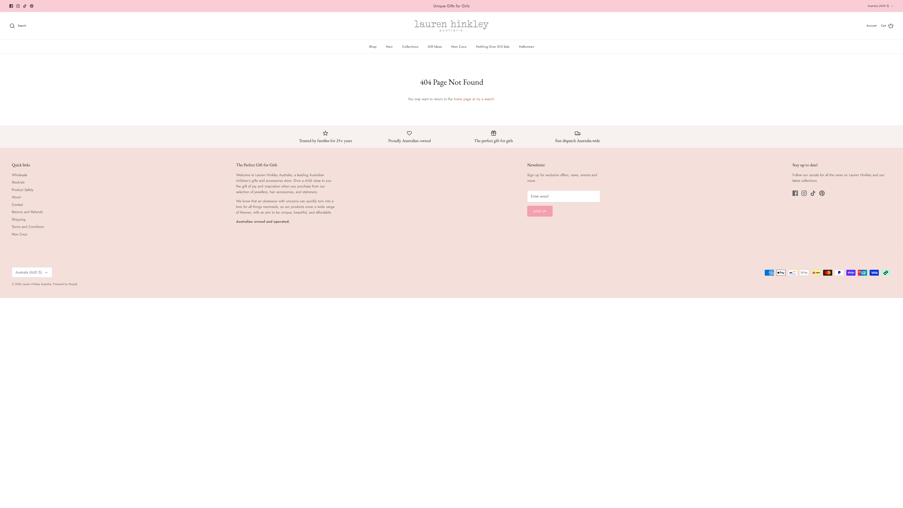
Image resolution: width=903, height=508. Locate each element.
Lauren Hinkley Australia (37, 284)
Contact (17, 204)
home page (462, 99)
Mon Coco (459, 46)
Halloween (526, 46)
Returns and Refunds (27, 211)
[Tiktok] (25, 6)
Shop (372, 46)
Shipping (19, 219)
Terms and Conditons (28, 226)
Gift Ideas (435, 46)
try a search (485, 99)
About (16, 197)
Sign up (540, 211)
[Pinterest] (31, 6)
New (389, 46)
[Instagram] (18, 6)
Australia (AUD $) (878, 6)
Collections (410, 46)
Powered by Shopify (65, 284)
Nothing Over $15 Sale (493, 46)
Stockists (18, 182)
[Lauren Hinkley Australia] (452, 26)
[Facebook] (11, 6)
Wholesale (19, 175)
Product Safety (22, 189)
